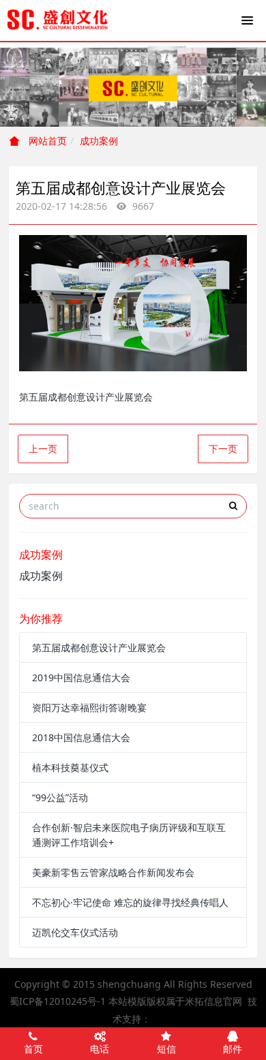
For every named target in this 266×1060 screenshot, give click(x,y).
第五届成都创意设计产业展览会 (99, 647)
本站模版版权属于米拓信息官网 (175, 1001)
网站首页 (46, 140)
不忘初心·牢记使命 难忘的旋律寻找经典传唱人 (130, 902)
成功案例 (99, 140)
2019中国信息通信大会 (81, 677)
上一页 (43, 448)
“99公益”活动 (60, 797)
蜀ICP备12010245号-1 (58, 1001)
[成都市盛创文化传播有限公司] (58, 20)
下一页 (223, 448)
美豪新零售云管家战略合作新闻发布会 (113, 872)
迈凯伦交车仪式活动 (75, 932)
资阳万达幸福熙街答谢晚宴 (89, 707)
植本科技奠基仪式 (70, 767)
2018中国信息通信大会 (81, 737)
